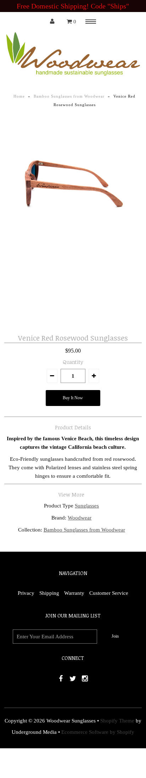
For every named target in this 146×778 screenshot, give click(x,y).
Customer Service (108, 593)
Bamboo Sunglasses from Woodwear (69, 96)
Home (19, 96)
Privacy (26, 593)
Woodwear (79, 518)
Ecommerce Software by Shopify (97, 732)
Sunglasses (87, 506)
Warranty (74, 593)
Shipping (49, 593)
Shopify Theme (117, 721)
